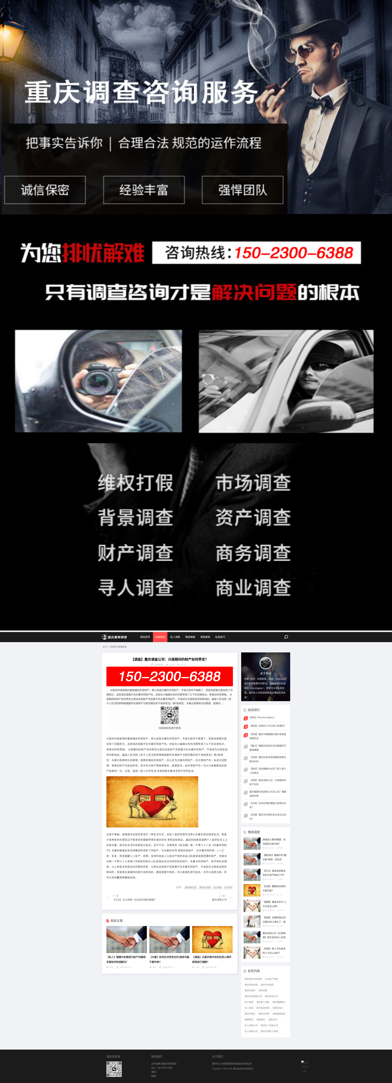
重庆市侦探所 (267, 985)
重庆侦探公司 (271, 996)
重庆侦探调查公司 (253, 996)
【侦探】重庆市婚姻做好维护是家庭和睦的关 (267, 736)
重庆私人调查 (205, 887)
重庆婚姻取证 (279, 1002)
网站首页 (145, 637)
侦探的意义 (278, 1008)
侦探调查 (263, 990)
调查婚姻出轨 (279, 1013)
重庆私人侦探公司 (269, 1025)
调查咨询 (272, 1019)
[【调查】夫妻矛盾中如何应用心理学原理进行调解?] (212, 952)
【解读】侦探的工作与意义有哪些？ (267, 725)
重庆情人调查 (262, 1002)
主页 (104, 647)
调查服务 (260, 1019)
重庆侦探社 (123, 877)
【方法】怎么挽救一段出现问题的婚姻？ (135, 899)
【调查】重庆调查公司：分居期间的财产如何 (267, 782)
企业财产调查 (271, 979)
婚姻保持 (249, 1019)
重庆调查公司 (190, 887)
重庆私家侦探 (262, 1008)
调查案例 (205, 637)
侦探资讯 (160, 637)
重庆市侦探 (264, 1013)
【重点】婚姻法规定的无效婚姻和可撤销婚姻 (267, 747)
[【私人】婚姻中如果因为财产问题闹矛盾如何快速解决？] (126, 952)
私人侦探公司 (251, 1025)
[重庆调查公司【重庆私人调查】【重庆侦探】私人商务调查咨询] (115, 637)
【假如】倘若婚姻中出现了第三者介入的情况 (267, 770)
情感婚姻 (190, 637)
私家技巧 (220, 637)
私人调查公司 (251, 1031)
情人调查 (249, 1002)
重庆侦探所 (250, 990)
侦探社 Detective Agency (262, 717)
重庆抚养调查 (251, 985)
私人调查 (175, 637)
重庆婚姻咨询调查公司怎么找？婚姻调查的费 (267, 793)
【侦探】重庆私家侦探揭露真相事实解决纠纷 (267, 759)
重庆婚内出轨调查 (253, 979)
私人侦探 (228, 887)
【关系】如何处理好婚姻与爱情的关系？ (267, 805)
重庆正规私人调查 (269, 1031)
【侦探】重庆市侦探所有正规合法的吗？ (267, 816)
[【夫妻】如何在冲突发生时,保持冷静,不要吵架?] (169, 952)
